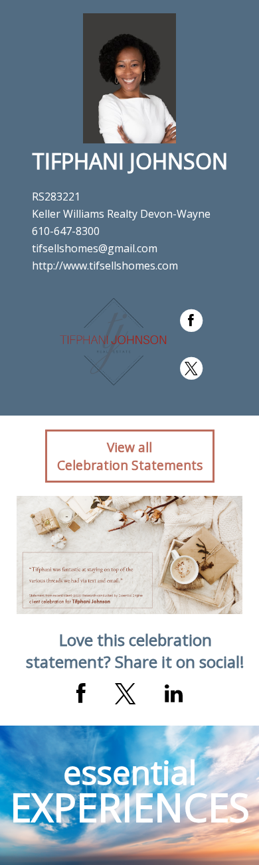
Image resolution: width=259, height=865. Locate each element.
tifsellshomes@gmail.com (94, 248)
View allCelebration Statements (130, 456)
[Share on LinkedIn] (173, 693)
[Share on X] (125, 693)
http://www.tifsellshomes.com (105, 265)
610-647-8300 (66, 231)
